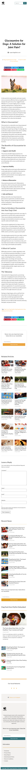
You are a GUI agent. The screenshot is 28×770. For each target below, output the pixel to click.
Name (3, 488)
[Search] (25, 3)
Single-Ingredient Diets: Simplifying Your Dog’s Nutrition (6, 448)
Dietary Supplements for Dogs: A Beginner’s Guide (20, 432)
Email (3, 494)
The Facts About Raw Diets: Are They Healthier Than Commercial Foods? (7, 386)
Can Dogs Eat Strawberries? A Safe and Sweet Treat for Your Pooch (6, 370)
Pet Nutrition (9, 310)
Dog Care (6, 309)
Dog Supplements (19, 309)
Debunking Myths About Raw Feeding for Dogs (17, 661)
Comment (4, 470)
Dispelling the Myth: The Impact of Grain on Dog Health (6, 401)
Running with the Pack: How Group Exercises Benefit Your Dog (20, 386)
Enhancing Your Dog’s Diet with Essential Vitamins (20, 417)
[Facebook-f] (12, 688)
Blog (5, 59)
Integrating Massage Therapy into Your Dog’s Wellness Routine (20, 402)
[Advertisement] (14, 21)
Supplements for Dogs (11, 59)
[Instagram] (14, 688)
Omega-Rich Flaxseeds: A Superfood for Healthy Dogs (7, 433)
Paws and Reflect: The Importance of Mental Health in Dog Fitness (20, 448)
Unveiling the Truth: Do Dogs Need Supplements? (16, 667)
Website (3, 500)
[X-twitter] (16, 688)
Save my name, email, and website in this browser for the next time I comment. (13, 508)
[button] (7, 68)
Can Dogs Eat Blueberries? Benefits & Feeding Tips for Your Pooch (20, 370)
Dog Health (11, 309)
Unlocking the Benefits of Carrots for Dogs (7, 416)
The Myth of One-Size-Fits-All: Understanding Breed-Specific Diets (16, 654)
